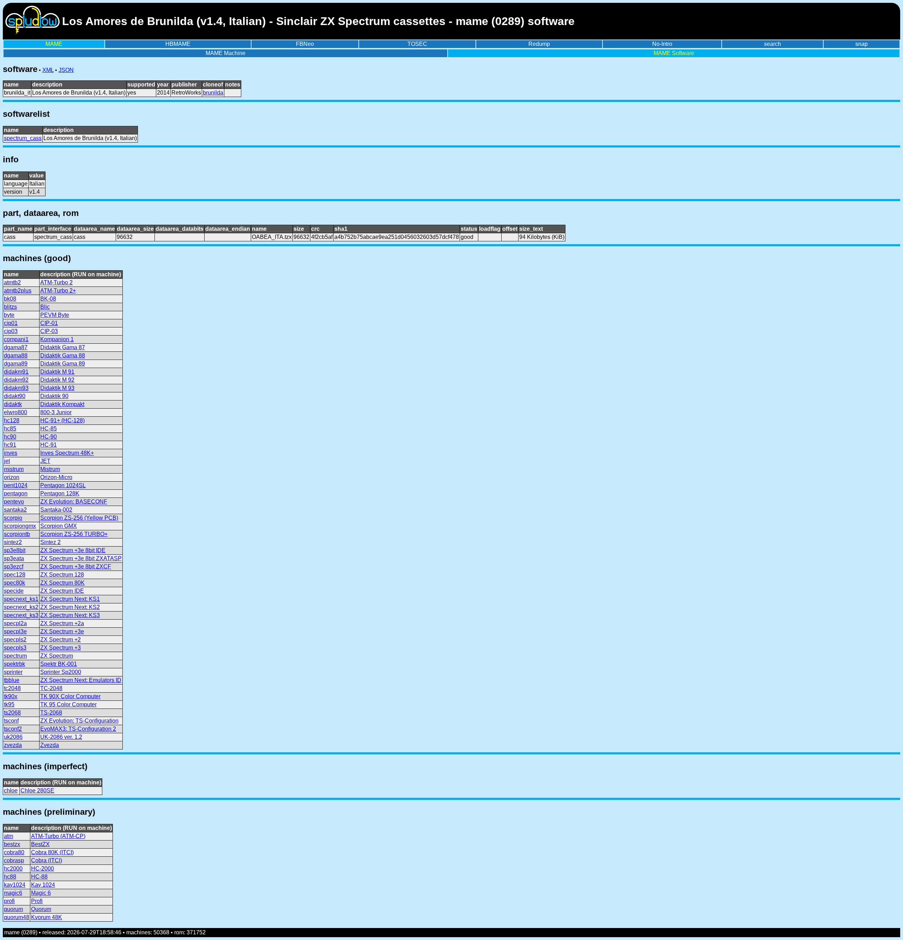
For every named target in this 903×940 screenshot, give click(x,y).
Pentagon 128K (59, 493)
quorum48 (16, 917)
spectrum (15, 656)
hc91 (10, 445)
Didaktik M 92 (57, 380)
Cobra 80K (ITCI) (52, 852)
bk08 (10, 299)
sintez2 (13, 542)
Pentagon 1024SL (63, 485)
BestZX (40, 844)
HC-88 (39, 877)
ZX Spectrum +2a (62, 623)
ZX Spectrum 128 (62, 575)
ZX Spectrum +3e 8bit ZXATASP (81, 558)
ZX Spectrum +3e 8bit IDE (72, 550)
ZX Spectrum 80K (62, 583)
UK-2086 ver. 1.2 (61, 737)
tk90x (10, 696)
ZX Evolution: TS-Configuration (79, 721)
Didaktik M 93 (57, 388)
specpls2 (15, 640)
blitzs (10, 307)
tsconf (11, 721)
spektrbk (14, 664)
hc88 (10, 877)
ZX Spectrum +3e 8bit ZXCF (75, 567)
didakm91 (16, 372)
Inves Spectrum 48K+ (67, 453)
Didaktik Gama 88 (62, 355)
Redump (539, 44)
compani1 (16, 339)
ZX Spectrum (56, 656)
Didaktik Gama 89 (62, 364)
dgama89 (16, 364)
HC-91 (48, 445)
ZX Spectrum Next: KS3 (70, 615)
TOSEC (417, 44)
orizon (11, 477)
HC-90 (48, 437)
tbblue (11, 680)
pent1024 (16, 485)
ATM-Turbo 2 (56, 282)
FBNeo (305, 44)
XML (48, 70)
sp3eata (14, 558)
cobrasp (14, 860)
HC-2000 (42, 869)
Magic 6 (41, 893)
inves (10, 453)
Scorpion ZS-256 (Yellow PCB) (79, 518)
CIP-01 (49, 323)
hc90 (10, 437)
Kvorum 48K (46, 917)
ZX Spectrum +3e (62, 631)
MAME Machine (226, 53)
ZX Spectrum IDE (62, 591)
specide (14, 591)
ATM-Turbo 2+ (58, 291)
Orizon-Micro (56, 477)
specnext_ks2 (21, 607)
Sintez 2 (50, 542)
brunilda (213, 93)
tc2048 (12, 688)
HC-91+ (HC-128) (62, 420)
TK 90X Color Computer (70, 696)
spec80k (14, 583)
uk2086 (13, 737)
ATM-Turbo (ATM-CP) (58, 836)
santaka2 (15, 510)
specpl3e (15, 631)
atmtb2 (12, 282)
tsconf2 (13, 729)
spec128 (14, 575)
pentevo (14, 502)
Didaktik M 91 (57, 372)
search (772, 44)
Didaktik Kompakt (62, 404)
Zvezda (49, 745)
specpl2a (15, 623)
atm (8, 836)
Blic (45, 307)
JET (45, 461)
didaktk (13, 404)
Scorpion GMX (58, 526)
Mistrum (50, 469)
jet (7, 461)
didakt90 (14, 396)
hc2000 (13, 869)
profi (9, 901)
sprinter (13, 672)
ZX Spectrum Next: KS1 (70, 599)
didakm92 (16, 380)
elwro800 (15, 412)
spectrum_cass (23, 138)
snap (861, 44)
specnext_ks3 (21, 615)
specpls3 (15, 648)
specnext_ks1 (21, 599)
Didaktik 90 (54, 396)
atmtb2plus (17, 291)
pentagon (16, 493)
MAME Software (674, 53)
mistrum (14, 469)
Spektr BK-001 (58, 664)
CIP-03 (49, 331)
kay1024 (14, 885)
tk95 (9, 704)
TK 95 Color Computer (68, 704)
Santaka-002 (56, 510)
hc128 (11, 420)
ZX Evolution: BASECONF (73, 502)
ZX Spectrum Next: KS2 (70, 607)
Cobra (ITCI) (46, 860)
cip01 (11, 323)
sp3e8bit (14, 550)
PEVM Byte (54, 315)
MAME (54, 44)
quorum (13, 909)
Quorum (41, 909)
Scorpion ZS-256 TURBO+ (74, 534)
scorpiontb (17, 534)
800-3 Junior (56, 412)
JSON (66, 70)
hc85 (10, 429)
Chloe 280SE (37, 791)
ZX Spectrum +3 (60, 648)
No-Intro (662, 44)
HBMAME (177, 44)
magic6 (13, 893)
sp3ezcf (13, 567)
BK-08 (48, 299)
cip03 (11, 331)
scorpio (13, 518)
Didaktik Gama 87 (62, 347)
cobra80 (14, 852)
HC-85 (48, 429)
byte (9, 315)
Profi (37, 901)
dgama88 (16, 355)
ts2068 (12, 713)
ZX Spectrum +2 (60, 640)
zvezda (13, 745)
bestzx (12, 844)
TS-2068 (51, 713)
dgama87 (16, 347)
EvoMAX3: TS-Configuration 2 (78, 729)
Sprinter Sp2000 (60, 672)
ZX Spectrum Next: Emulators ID (80, 680)
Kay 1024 (43, 885)
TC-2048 (51, 688)
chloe (11, 791)
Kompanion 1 (57, 339)
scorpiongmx (20, 526)
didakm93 (16, 388)
